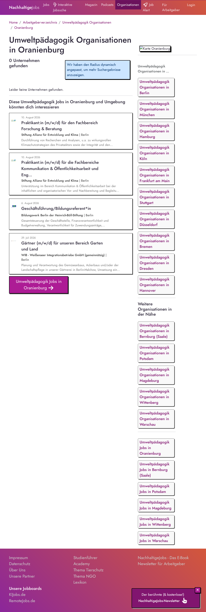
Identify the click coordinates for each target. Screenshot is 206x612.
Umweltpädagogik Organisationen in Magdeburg (154, 375)
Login (191, 4)
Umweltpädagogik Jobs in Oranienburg (39, 284)
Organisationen (128, 4)
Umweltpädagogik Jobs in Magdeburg (155, 505)
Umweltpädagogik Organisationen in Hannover (154, 284)
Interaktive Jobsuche (62, 7)
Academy (81, 564)
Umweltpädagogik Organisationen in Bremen (154, 241)
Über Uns (17, 570)
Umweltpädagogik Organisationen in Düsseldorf (154, 219)
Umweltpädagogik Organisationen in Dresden (154, 262)
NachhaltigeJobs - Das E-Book (163, 558)
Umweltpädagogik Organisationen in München (154, 109)
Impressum (18, 558)
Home (13, 22)
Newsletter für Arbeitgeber (161, 564)
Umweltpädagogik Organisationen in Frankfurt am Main (155, 175)
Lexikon (80, 582)
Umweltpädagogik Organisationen (86, 22)
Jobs (46, 4)
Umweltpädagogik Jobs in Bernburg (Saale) (154, 469)
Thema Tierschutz (88, 570)
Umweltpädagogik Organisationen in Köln (154, 153)
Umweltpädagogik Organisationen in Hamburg (154, 131)
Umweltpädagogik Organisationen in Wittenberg (154, 396)
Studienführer (85, 558)
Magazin (91, 4)
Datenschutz (19, 564)
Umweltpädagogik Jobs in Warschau (154, 537)
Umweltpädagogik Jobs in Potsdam (154, 488)
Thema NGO (84, 576)
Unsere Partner (22, 576)
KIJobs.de (17, 594)
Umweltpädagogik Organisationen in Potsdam (154, 353)
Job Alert (148, 7)
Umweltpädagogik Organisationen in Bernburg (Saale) (154, 330)
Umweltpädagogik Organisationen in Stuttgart (154, 197)
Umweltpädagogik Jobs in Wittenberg (155, 521)
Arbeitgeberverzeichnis (40, 22)
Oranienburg (23, 27)
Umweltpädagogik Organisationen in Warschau (154, 418)
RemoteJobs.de (22, 601)
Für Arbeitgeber (171, 7)
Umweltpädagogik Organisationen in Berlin (154, 87)
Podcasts (107, 4)
